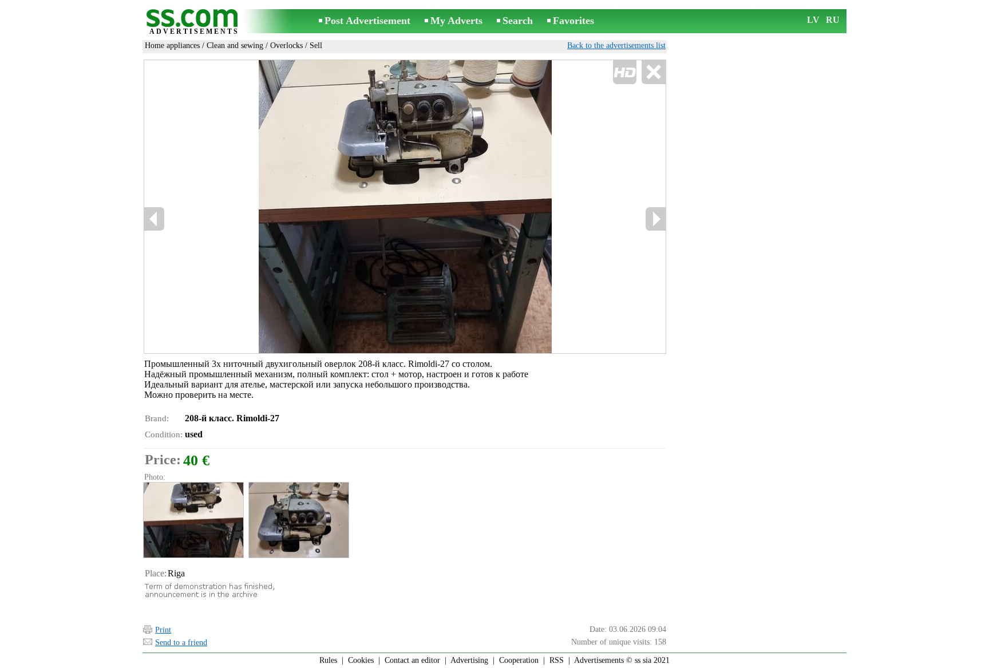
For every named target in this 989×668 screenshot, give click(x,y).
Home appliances (172, 45)
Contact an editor (412, 660)
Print (163, 630)
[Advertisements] (194, 22)
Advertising (469, 660)
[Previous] (154, 219)
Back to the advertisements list (616, 45)
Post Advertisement (367, 20)
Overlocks (286, 45)
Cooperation (519, 660)
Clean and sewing (235, 45)
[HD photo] (405, 206)
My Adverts (456, 20)
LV (813, 20)
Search (518, 20)
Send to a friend (181, 642)
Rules (328, 660)
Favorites (573, 20)
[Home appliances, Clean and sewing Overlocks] (193, 520)
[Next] (655, 219)
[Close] (653, 72)
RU (833, 20)
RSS (556, 660)
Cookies (361, 660)
